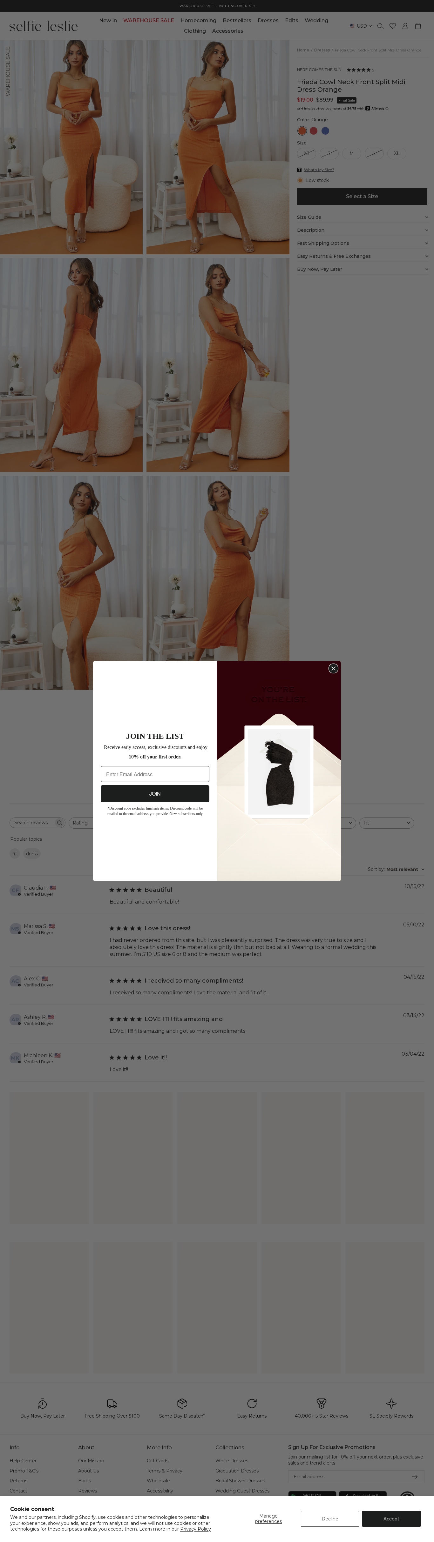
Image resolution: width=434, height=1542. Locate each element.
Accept (391, 1519)
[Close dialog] (333, 668)
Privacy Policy (195, 1529)
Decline (330, 1519)
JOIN (155, 790)
